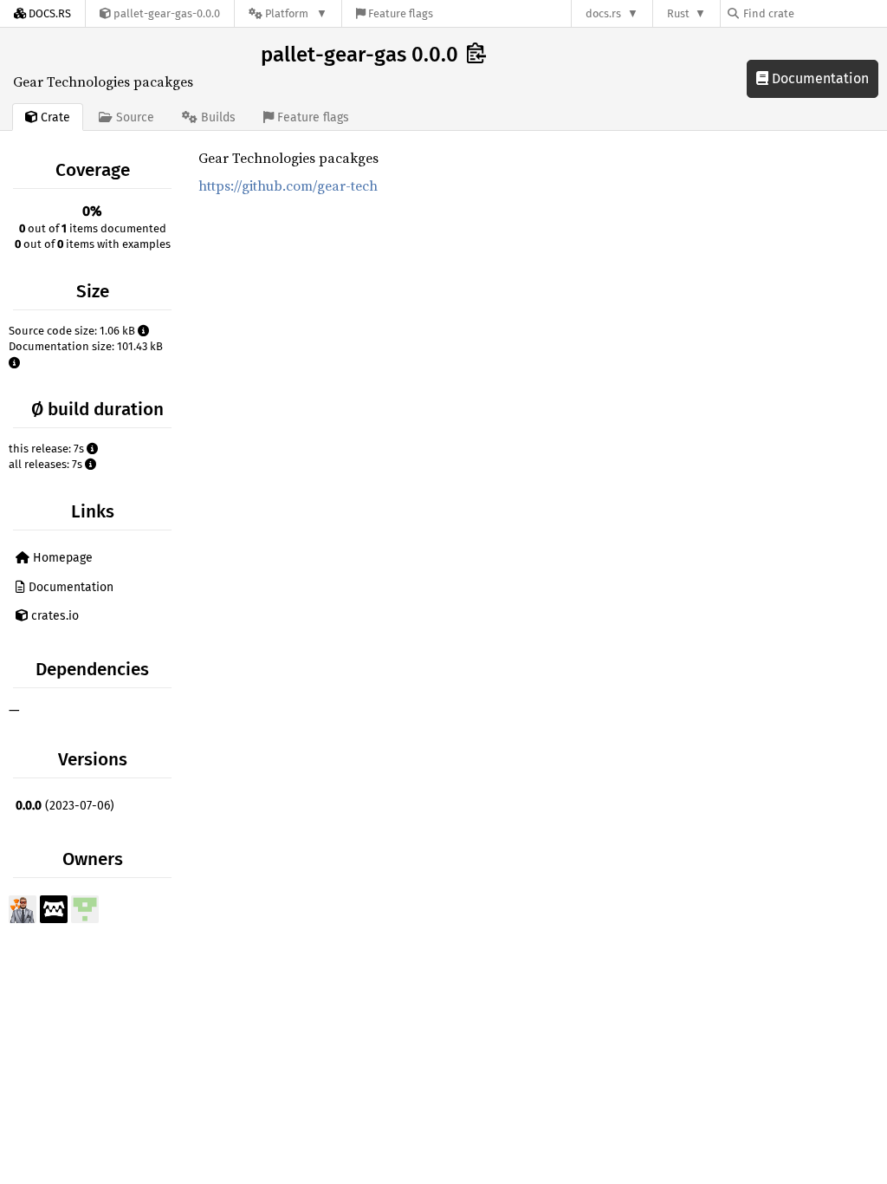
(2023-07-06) (65, 805)
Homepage (61, 557)
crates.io (53, 615)
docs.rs (603, 13)
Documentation (818, 78)
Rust (678, 13)
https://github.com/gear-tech (288, 185)
